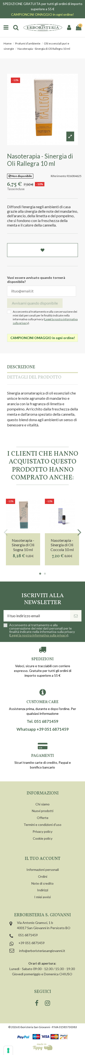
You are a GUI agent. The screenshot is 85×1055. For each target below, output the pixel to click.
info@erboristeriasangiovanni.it (42, 951)
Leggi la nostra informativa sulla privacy (38, 635)
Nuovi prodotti (42, 811)
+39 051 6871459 (31, 943)
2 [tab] (44, 573)
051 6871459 (28, 935)
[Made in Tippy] (42, 1046)
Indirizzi (42, 890)
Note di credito (42, 883)
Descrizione (21, 367)
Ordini (42, 876)
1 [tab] (40, 573)
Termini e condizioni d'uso (42, 825)
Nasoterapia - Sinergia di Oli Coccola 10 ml (62, 545)
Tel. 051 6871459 (42, 721)
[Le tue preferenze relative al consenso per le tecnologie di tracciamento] (8, 1050)
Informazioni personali (42, 870)
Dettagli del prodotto (34, 377)
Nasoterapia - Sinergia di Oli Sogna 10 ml (23, 545)
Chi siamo (42, 804)
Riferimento (58, 176)
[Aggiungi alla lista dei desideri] (42, 250)
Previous (5, 532)
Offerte (42, 818)
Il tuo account (42, 859)
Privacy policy (42, 831)
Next (79, 532)
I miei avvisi (42, 897)
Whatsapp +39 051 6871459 (43, 729)
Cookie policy (42, 838)
